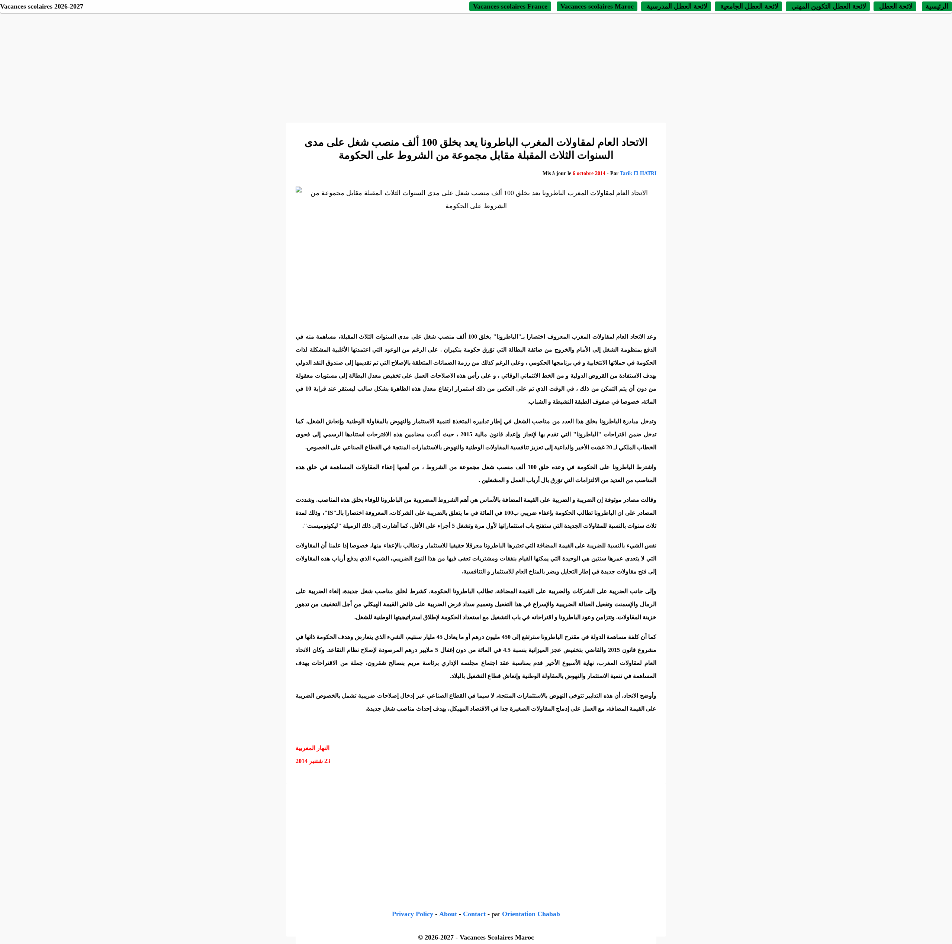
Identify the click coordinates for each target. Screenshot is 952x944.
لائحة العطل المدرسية (676, 6)
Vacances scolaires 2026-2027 (41, 6)
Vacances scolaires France (510, 6)
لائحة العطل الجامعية (748, 6)
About (448, 914)
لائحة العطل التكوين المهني (827, 6)
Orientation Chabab (531, 914)
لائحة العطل (895, 6)
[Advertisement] (476, 67)
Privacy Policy (412, 914)
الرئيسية (937, 6)
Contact (474, 914)
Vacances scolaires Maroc (597, 6)
